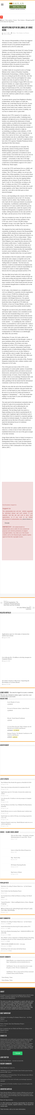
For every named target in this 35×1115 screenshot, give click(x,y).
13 (11, 950)
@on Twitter (4, 1057)
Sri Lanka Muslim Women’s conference (24, 608)
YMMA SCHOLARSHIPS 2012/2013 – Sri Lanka (13, 944)
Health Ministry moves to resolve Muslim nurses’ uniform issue (16, 811)
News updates (9, 20)
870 (10, 923)
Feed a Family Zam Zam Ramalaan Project (11, 891)
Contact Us (12, 1067)
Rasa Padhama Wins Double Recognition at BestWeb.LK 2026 (16, 782)
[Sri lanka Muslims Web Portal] (17, 6)
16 (10, 946)
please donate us (27, 519)
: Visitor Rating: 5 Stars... (7, 977)
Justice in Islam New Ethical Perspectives (21, 850)
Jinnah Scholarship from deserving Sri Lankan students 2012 (16, 926)
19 (9, 941)
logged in (19, 692)
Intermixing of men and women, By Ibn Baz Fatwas (13, 949)
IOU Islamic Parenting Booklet (18, 865)
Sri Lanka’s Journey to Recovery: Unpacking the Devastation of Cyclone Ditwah (15, 681)
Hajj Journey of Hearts (16, 872)
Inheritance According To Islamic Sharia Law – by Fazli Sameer (16, 886)
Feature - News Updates (19, 20)
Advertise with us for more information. (14, 1109)
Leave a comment (7, 34)
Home (2, 20)
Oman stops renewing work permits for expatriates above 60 (15, 787)
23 (9, 928)
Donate (7, 523)
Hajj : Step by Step (15, 857)
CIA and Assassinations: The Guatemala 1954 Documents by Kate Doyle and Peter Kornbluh (12, 603)
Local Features (26, 33)
